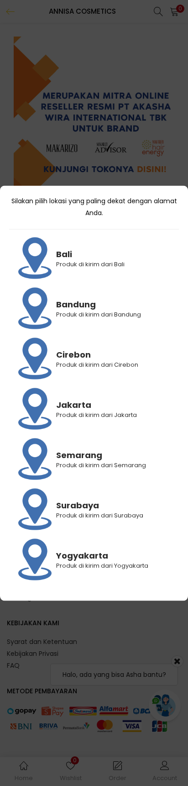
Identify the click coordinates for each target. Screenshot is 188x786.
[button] (174, 11)
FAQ (13, 665)
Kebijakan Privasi (32, 653)
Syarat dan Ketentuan (42, 641)
